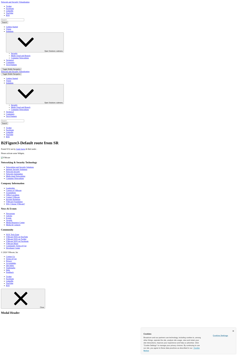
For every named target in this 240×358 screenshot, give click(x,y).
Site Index (10, 265)
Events (8, 218)
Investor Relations (13, 199)
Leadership (10, 188)
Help (8, 270)
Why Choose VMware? (15, 204)
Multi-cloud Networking (15, 176)
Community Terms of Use (16, 246)
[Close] (233, 331)
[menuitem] (14, 53)
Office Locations (12, 195)
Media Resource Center (15, 223)
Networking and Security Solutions (20, 167)
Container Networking (15, 178)
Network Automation (14, 174)
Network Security (13, 172)
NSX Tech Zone (12, 235)
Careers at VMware (14, 190)
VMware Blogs (12, 243)
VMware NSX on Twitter (16, 239)
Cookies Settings (220, 335)
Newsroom (10, 213)
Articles (9, 216)
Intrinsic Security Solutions (16, 169)
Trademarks (10, 268)
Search (4, 22)
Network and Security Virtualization (15, 2)
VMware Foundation (14, 202)
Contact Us (10, 257)
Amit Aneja (20, 149)
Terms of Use (11, 259)
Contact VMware (13, 197)
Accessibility (11, 263)
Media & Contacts (13, 225)
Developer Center (13, 248)
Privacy (9, 261)
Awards (9, 220)
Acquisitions (11, 193)
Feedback (10, 272)
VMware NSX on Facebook (17, 241)
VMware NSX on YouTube (17, 237)
